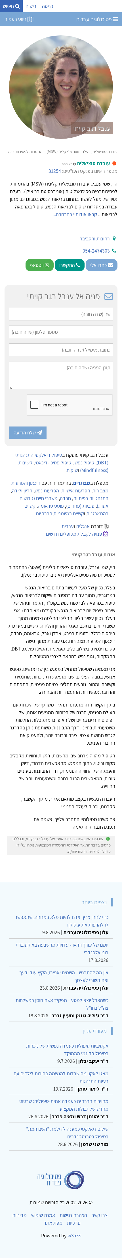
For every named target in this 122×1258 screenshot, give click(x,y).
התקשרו (67, 265)
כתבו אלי (99, 265)
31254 (55, 171)
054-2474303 (96, 250)
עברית (68, 526)
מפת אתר (53, 1223)
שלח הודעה (25, 432)
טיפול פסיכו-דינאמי (53, 462)
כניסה (47, 6)
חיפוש (9, 6)
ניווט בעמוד (16, 19)
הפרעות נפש (47, 490)
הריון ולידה (22, 490)
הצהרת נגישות (73, 1215)
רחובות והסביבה (94, 238)
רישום (31, 6)
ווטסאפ (37, 265)
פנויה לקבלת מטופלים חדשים (74, 534)
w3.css (74, 1235)
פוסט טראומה (51, 506)
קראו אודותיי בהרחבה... (74, 214)
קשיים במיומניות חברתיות (60, 513)
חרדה (65, 498)
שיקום (72, 470)
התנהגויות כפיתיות (90, 498)
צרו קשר (100, 1215)
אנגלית (83, 526)
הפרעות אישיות (75, 490)
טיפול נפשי (83, 462)
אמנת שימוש (43, 1215)
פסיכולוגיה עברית (94, 19)
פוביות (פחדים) (80, 506)
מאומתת (67, 164)
